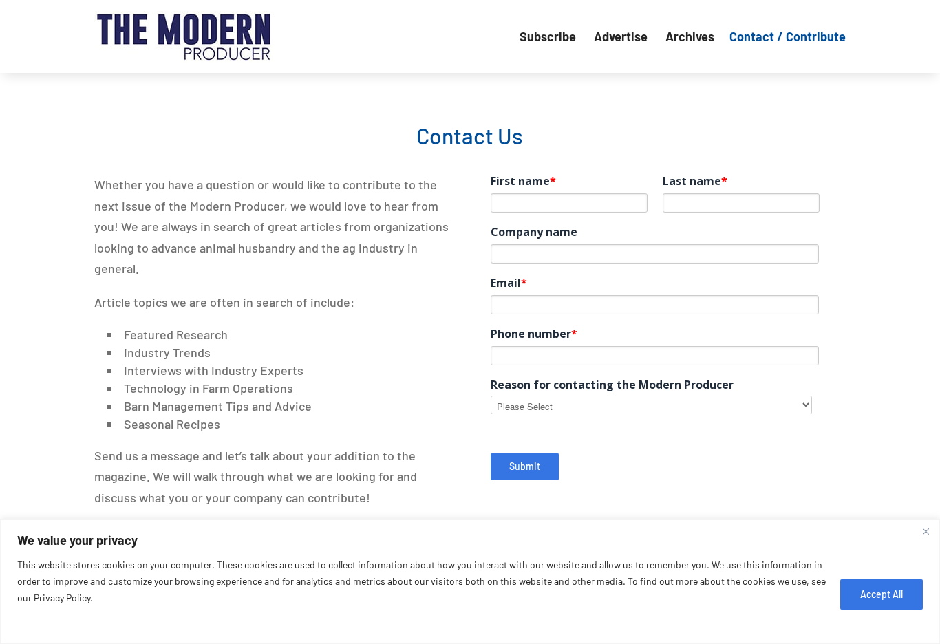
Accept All (881, 594)
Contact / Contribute (787, 36)
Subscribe (549, 36)
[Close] (925, 531)
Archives (689, 36)
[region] (470, 581)
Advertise (622, 36)
